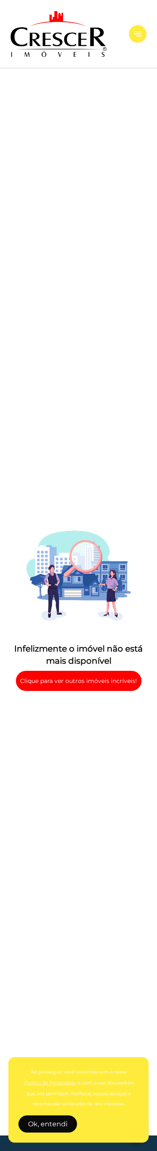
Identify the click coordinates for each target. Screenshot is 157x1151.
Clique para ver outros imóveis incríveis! (78, 681)
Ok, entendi (47, 1124)
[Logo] (64, 34)
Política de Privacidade (50, 1083)
